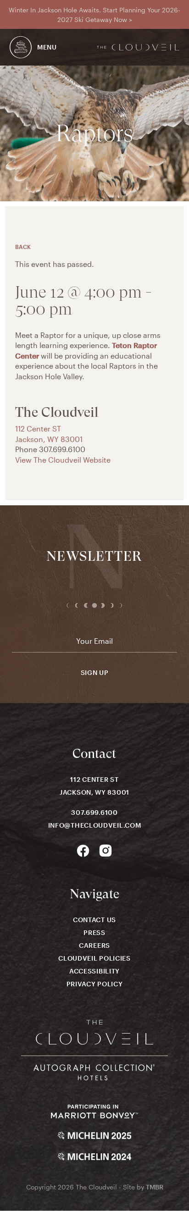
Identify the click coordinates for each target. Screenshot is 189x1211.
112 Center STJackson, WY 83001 (94, 785)
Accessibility (94, 971)
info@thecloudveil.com (94, 825)
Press (94, 932)
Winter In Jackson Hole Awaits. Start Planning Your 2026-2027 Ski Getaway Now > (94, 14)
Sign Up (95, 672)
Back (23, 246)
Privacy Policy (95, 984)
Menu (47, 47)
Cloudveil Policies (94, 958)
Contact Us (94, 919)
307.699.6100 (94, 812)
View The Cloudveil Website (63, 459)
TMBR (154, 1187)
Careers (94, 945)
